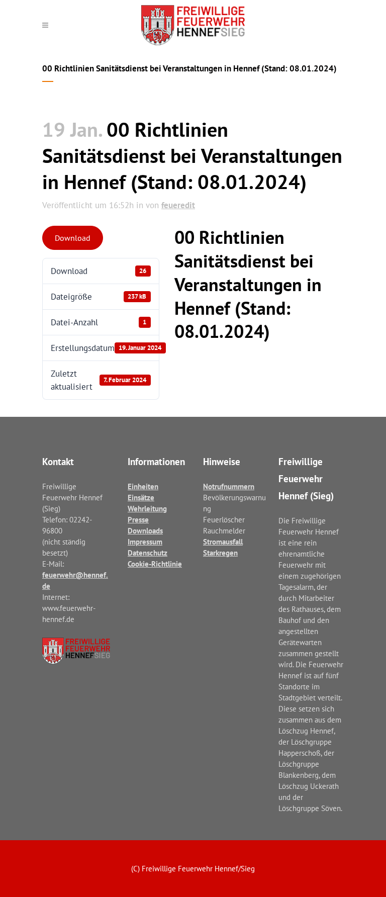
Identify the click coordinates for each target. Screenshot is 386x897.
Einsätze (141, 497)
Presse (138, 519)
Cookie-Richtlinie (155, 564)
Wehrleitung (147, 508)
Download (72, 238)
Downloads (145, 530)
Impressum (145, 542)
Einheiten (143, 486)
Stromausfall (223, 542)
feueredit (178, 205)
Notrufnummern (228, 486)
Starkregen (220, 553)
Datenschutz (147, 553)
